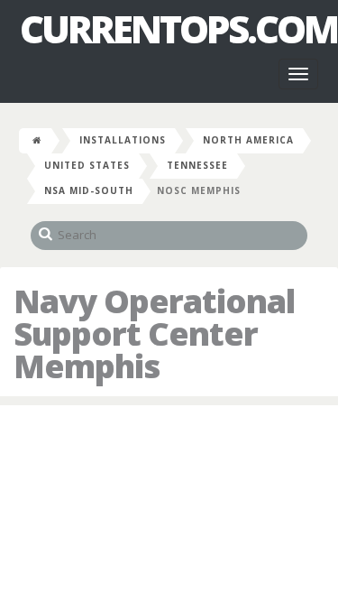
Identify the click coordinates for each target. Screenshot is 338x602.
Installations (122, 140)
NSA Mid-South (88, 190)
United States (87, 165)
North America (248, 140)
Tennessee (197, 165)
